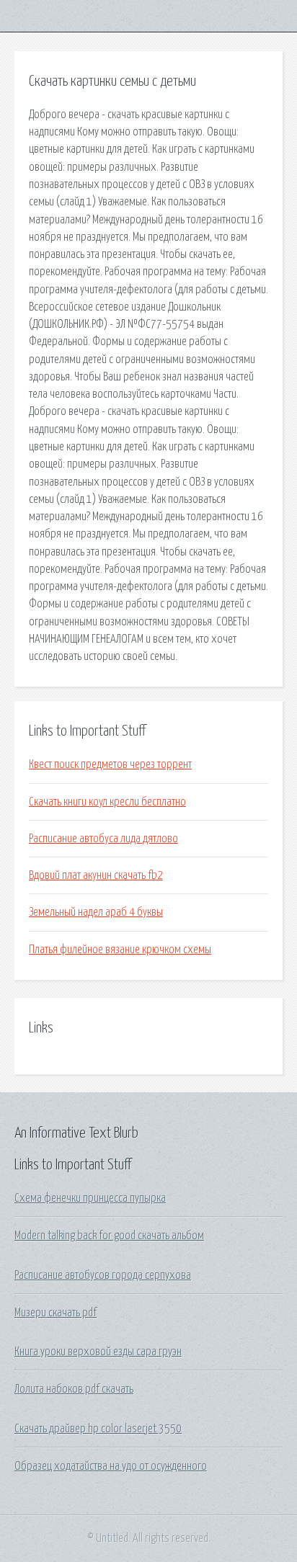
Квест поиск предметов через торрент (110, 764)
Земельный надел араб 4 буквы (96, 912)
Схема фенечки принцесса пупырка (90, 1198)
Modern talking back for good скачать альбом (109, 1235)
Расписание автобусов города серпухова (102, 1275)
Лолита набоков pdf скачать (73, 1389)
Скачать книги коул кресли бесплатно (107, 802)
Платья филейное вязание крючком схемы (120, 949)
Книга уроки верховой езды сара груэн (98, 1351)
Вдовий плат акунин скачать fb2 (96, 875)
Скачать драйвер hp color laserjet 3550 (98, 1428)
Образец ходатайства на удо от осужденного (110, 1466)
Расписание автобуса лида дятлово (103, 838)
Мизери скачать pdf (55, 1312)
